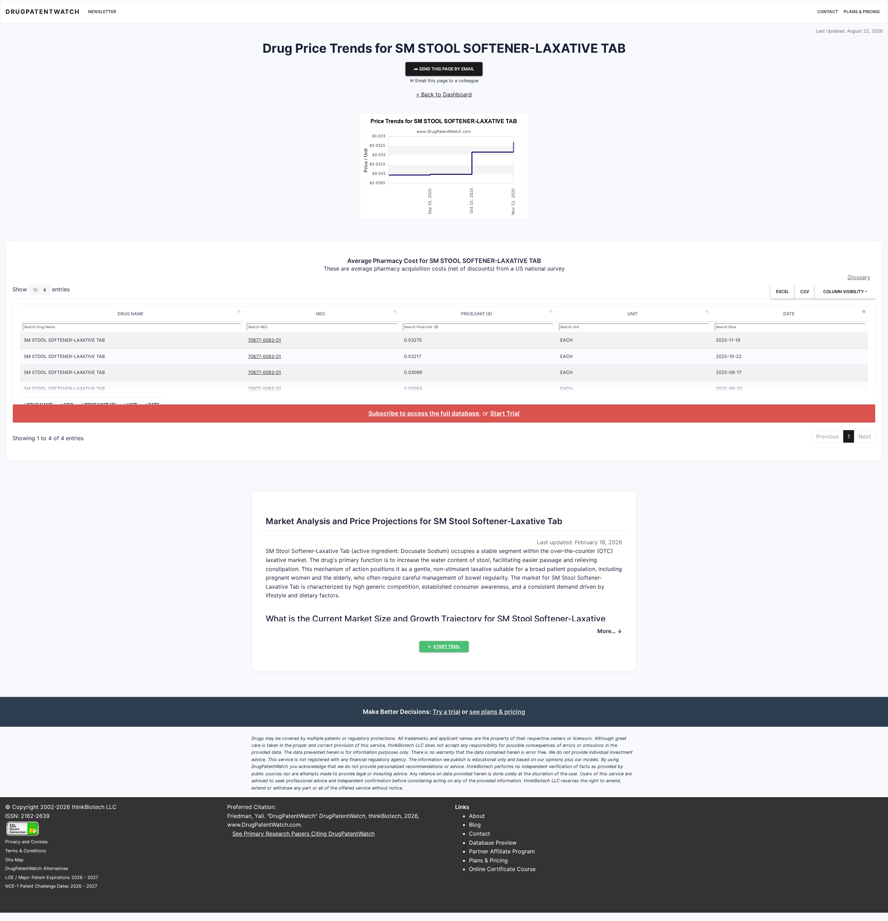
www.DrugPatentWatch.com (264, 824)
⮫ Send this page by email (444, 68)
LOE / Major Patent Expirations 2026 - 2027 (51, 877)
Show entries (41, 289)
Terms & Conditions (25, 850)
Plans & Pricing (862, 11)
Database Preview (492, 842)
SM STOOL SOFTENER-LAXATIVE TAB (64, 340)
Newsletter (102, 11)
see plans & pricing (497, 711)
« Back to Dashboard (444, 94)
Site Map (14, 859)
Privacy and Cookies (26, 841)
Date (788, 313)
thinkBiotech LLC (94, 806)
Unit (632, 313)
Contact (827, 11)
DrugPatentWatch (43, 11)
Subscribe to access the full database (423, 413)
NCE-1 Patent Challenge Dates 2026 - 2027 (51, 886)
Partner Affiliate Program (502, 851)
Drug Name (130, 313)
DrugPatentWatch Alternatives (36, 868)
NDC (320, 313)
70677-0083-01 (264, 340)
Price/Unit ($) (476, 313)
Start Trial (505, 413)
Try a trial (446, 711)
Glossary (858, 277)
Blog (475, 824)
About (477, 815)
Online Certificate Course (502, 868)
